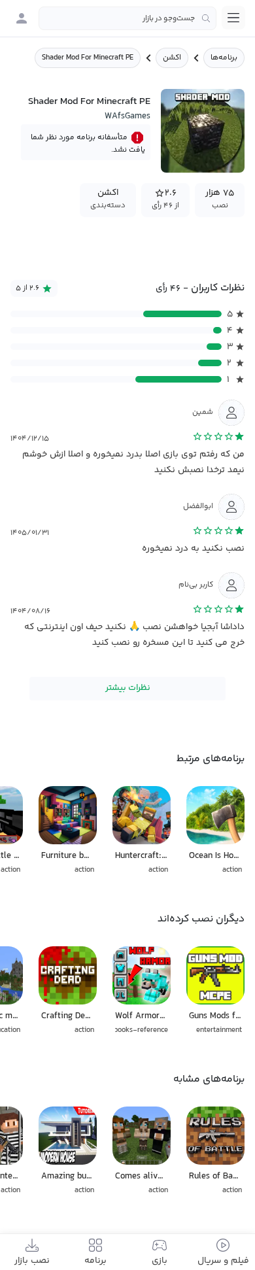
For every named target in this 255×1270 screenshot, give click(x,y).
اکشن (172, 58)
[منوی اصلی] (233, 17)
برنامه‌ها (224, 58)
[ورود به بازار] (21, 18)
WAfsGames (127, 116)
